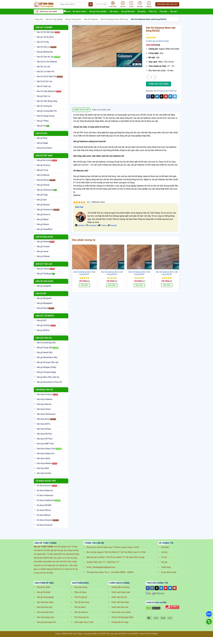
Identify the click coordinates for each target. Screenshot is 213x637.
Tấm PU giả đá (80, 597)
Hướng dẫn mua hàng (120, 587)
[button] (48, 11)
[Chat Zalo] (209, 614)
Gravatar (113, 225)
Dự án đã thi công (168, 572)
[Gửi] (91, 4)
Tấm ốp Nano (80, 607)
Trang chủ (39, 19)
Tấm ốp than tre (81, 612)
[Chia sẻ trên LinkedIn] (170, 96)
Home (68, 11)
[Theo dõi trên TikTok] (157, 588)
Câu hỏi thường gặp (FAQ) (122, 617)
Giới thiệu (165, 547)
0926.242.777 (113, 562)
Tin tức (164, 557)
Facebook (92, 225)
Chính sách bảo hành (120, 602)
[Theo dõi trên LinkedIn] (170, 588)
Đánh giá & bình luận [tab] (101, 110)
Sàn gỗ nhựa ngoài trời (46, 622)
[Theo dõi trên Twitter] (161, 588)
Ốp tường (141, 11)
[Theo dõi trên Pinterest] (166, 588)
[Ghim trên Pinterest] (166, 96)
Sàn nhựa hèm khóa (45, 612)
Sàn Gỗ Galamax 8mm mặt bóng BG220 (167, 273)
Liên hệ (164, 552)
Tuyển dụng (166, 567)
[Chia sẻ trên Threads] (162, 96)
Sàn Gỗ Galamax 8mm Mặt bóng (114, 19)
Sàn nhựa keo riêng (45, 602)
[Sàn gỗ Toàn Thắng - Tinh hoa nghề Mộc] (44, 4)
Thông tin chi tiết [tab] (81, 110)
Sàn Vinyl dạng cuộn (45, 617)
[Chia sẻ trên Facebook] (148, 96)
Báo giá (173, 11)
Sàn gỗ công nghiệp (97, 11)
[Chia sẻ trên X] (153, 96)
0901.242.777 (99, 562)
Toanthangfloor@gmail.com (103, 567)
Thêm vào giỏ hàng (158, 84)
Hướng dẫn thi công (119, 622)
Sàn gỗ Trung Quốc (73, 19)
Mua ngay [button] (84, 285)
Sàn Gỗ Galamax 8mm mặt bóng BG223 (112, 273)
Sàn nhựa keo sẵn (44, 607)
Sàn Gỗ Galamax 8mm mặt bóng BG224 (139, 273)
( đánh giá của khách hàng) (157, 41)
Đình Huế (79, 207)
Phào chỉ (152, 11)
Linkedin (80, 225)
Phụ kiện (163, 11)
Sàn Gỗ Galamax (91, 19)
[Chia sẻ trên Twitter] (157, 96)
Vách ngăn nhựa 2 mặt (83, 622)
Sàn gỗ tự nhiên (79, 11)
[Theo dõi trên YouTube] (175, 588)
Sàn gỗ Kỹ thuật (127, 11)
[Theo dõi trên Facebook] (148, 588)
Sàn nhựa (114, 11)
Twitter (103, 225)
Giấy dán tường (80, 587)
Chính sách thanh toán (120, 592)
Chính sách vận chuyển (121, 612)
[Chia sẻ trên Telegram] (175, 96)
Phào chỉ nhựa (80, 592)
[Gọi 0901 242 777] (209, 622)
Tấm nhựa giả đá (81, 617)
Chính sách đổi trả (119, 597)
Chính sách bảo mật (119, 607)
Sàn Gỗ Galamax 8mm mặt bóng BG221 (84, 273)
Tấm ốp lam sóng (81, 602)
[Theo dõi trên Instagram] (152, 588)
